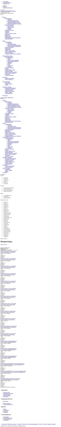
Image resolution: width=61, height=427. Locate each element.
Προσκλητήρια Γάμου (12, 44)
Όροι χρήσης (5, 396)
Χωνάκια (9, 29)
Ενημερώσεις (6, 420)
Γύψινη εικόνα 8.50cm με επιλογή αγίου (8, 327)
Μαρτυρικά (7, 34)
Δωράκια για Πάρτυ (9, 90)
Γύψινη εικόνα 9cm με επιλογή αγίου (7, 334)
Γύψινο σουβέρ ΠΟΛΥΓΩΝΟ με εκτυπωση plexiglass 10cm (11, 364)
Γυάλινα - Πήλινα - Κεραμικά (13, 60)
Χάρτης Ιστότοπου (6, 403)
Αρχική (1, 97)
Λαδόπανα (7, 31)
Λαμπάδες (7, 32)
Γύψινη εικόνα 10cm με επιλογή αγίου (7, 252)
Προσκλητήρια (8, 18)
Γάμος (5, 97)
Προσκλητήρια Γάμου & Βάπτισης (14, 46)
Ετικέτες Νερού (11, 25)
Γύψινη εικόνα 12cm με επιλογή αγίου (7, 282)
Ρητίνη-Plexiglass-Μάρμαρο (13, 61)
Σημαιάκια (10, 28)
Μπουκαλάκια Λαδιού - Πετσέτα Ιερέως (13, 37)
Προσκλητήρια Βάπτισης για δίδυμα (14, 23)
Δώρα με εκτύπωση (9, 79)
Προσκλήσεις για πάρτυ (9, 89)
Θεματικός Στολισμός (9, 47)
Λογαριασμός (6, 416)
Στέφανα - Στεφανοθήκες (10, 50)
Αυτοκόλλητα (10, 65)
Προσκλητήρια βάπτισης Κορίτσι (14, 22)
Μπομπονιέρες (8, 36)
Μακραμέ (9, 66)
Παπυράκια (10, 19)
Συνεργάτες (5, 411)
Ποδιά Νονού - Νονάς (9, 30)
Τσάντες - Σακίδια (8, 83)
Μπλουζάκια (7, 82)
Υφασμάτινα (10, 62)
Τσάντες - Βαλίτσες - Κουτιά (10, 33)
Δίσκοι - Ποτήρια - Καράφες (10, 51)
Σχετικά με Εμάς (6, 392)
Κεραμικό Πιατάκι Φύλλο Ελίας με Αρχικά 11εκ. (9, 379)
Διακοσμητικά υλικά (9, 56)
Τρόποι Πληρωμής (7, 395)
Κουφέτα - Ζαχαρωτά (9, 75)
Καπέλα (6, 84)
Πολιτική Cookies (6, 394)
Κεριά (9, 64)
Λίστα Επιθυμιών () (7, 419)
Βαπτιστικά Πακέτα (9, 38)
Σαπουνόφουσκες (11, 26)
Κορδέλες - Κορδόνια (9, 67)
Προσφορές (5, 412)
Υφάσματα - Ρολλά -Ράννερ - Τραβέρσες (13, 53)
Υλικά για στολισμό (9, 52)
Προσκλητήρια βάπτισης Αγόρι (13, 21)
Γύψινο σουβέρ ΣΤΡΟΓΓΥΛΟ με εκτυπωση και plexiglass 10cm (12, 372)
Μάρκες (4, 409)
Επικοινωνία (5, 401)
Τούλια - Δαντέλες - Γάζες (10, 69)
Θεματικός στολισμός (9, 24)
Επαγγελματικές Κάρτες (9, 78)
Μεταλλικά (10, 58)
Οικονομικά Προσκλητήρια (13, 20)
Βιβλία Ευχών (8, 35)
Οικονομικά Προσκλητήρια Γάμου (14, 45)
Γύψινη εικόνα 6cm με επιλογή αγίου (7, 312)
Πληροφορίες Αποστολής (8, 393)
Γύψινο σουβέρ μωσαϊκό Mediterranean (8, 342)
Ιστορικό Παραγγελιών (7, 417)
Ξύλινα (9, 59)
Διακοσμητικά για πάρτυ (9, 91)
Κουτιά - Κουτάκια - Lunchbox (11, 71)
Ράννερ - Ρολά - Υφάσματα (10, 73)
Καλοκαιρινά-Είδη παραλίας (10, 88)
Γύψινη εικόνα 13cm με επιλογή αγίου (7, 297)
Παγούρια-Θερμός (8, 93)
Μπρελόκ (9, 63)
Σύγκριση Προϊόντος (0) (5, 247)
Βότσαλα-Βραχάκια (9, 70)
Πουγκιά (7, 68)
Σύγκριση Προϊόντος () (8, 404)
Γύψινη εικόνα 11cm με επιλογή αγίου (7, 274)
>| (5, 386)
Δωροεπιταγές (6, 410)
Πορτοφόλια (7, 74)
